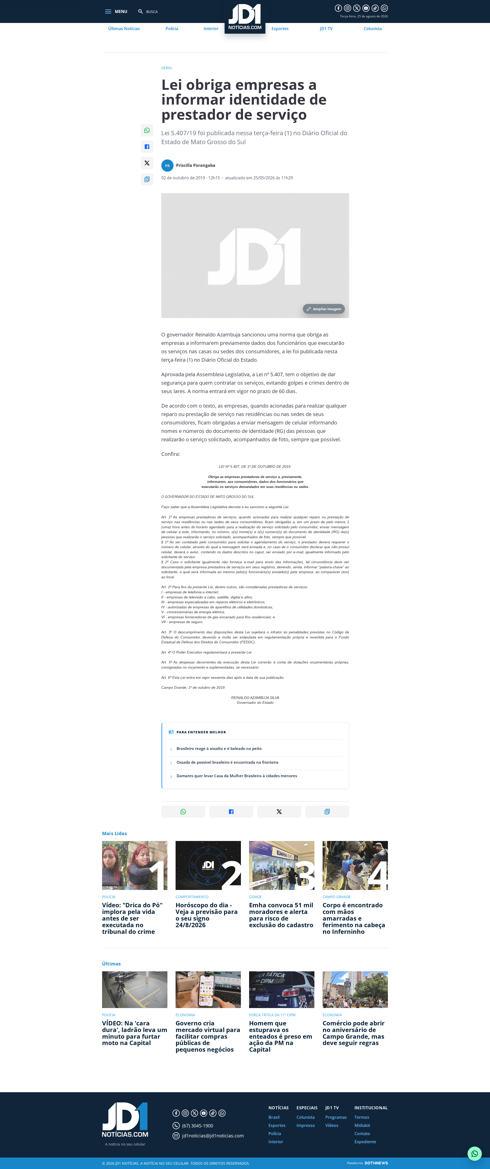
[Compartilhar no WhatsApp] (147, 130)
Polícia (172, 28)
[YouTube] (366, 8)
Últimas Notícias (124, 28)
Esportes (280, 28)
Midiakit (362, 1125)
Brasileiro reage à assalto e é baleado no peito (219, 748)
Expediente (365, 1142)
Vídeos (331, 1125)
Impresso (306, 1125)
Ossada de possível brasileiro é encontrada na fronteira (227, 762)
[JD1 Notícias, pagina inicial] (125, 1119)
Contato (362, 1133)
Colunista (373, 28)
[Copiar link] (147, 179)
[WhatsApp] (384, 8)
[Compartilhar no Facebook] (147, 147)
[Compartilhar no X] (147, 163)
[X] (356, 8)
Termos (361, 1117)
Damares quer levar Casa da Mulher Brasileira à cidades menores (237, 775)
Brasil (273, 1117)
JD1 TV (326, 28)
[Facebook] (338, 8)
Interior (211, 28)
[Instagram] (347, 8)
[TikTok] (375, 8)
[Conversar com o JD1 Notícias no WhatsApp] (475, 1154)
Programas (336, 1117)
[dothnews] (376, 1163)
